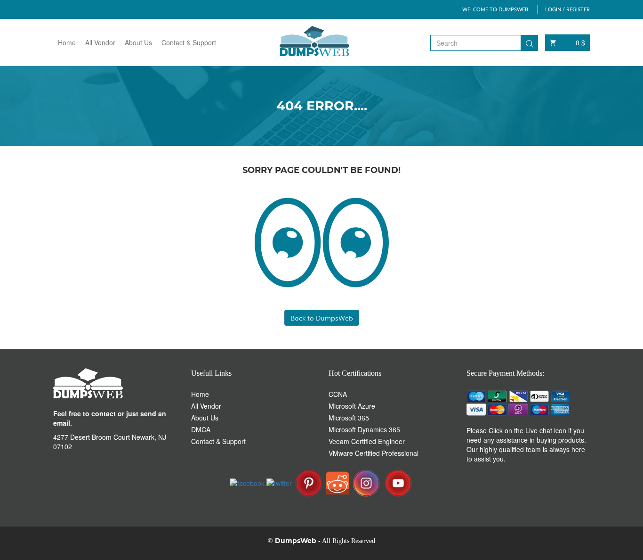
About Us (138, 42)
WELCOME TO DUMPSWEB (495, 9)
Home (67, 42)
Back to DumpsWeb (321, 317)
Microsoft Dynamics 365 (364, 429)
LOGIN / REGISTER (567, 9)
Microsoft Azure (352, 406)
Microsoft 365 (349, 417)
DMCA (200, 429)
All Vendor (100, 42)
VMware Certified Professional (373, 453)
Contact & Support (188, 42)
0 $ (580, 42)
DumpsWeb (295, 540)
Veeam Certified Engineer (367, 441)
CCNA (338, 394)
